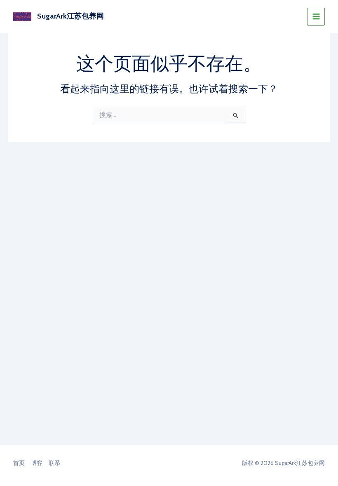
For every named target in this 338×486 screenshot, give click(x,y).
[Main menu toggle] (316, 17)
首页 (19, 463)
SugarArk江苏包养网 (70, 16)
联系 (54, 463)
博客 (36, 463)
